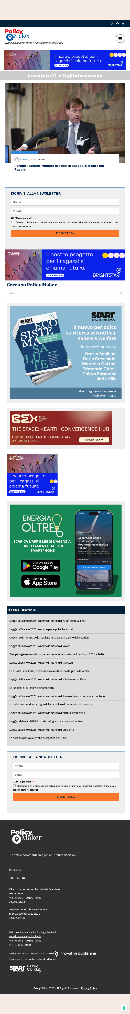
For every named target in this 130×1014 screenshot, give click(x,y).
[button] (120, 38)
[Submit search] (121, 293)
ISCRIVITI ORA (65, 233)
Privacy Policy (89, 988)
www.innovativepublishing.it (25, 936)
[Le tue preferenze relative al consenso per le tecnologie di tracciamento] (124, 1008)
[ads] (65, 68)
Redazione (39, 160)
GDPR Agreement (21, 218)
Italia (24, 160)
